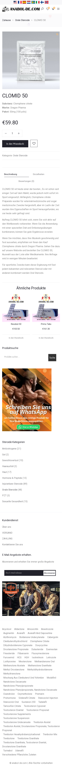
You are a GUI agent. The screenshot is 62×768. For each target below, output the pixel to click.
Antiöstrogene (9, 448)
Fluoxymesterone (40, 653)
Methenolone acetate (14, 665)
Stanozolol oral (11, 702)
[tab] (16, 174)
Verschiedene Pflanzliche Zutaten (19, 754)
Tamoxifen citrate (12, 706)
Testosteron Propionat (37, 710)
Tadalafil (42, 702)
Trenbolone (9, 738)
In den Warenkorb (15, 143)
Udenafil (19, 750)
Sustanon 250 (28, 702)
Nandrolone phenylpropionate (18, 685)
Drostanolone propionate (16, 649)
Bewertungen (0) (26, 181)
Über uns (6, 526)
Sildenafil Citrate (27, 698)
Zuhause (6, 20)
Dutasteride (37, 649)
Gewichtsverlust (10, 460)
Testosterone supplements (17, 714)
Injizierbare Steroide (12, 483)
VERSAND (7, 532)
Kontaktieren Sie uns (12, 544)
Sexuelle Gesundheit (12, 501)
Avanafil (21, 633)
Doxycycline (41, 645)
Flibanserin (23, 653)
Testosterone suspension (16, 718)
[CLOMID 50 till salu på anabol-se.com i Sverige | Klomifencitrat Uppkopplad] (33, 2)
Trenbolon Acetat (41, 722)
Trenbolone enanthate (28, 738)
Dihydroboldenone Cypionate (17, 645)
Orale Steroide (22, 20)
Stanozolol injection (48, 698)
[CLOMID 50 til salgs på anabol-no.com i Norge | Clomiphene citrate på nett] (46, 2)
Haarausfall (8, 466)
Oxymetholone (25, 694)
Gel (3, 454)
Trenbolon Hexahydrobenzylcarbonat (21, 734)
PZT (4, 495)
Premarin (39, 694)
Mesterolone (25, 661)
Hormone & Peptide (12, 478)
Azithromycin (9, 637)
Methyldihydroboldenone (39, 669)
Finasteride (9, 653)
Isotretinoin (37, 657)
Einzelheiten (38, 174)
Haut (4, 472)
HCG (19, 657)
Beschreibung (10, 174)
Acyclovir (6, 629)
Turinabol (7, 750)
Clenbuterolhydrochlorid (15, 641)
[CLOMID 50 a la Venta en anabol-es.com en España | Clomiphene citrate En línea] (24, 2)
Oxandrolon (9, 694)
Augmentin (8, 633)
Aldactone (19, 629)
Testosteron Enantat (13, 710)
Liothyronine (9, 661)
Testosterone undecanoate (17, 722)
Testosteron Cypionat (35, 706)
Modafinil (51, 677)
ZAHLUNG (7, 538)
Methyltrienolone (11, 673)
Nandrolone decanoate (14, 681)
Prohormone (9, 698)
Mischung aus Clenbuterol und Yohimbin (23, 677)
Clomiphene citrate (39, 641)
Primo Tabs (46, 324)
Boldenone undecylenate (31, 637)
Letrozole (51, 657)
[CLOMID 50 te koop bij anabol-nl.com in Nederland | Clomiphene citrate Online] (29, 2)
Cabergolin (52, 637)
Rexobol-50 (16, 324)
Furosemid (8, 657)
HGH (26, 657)
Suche (52, 357)
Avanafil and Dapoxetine (40, 633)
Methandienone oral (44, 661)
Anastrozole (47, 629)
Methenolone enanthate (39, 665)
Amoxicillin (32, 629)
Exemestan (51, 649)
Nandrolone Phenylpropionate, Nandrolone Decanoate (30, 689)
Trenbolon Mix (50, 734)
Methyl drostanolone (13, 669)
